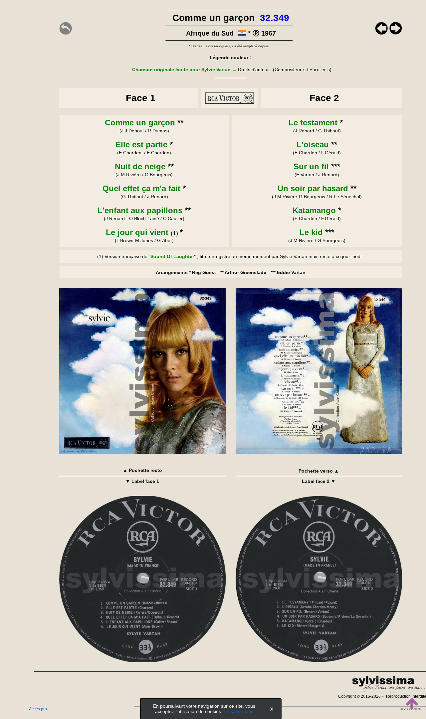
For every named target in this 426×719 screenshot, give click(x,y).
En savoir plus (238, 711)
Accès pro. (38, 709)
